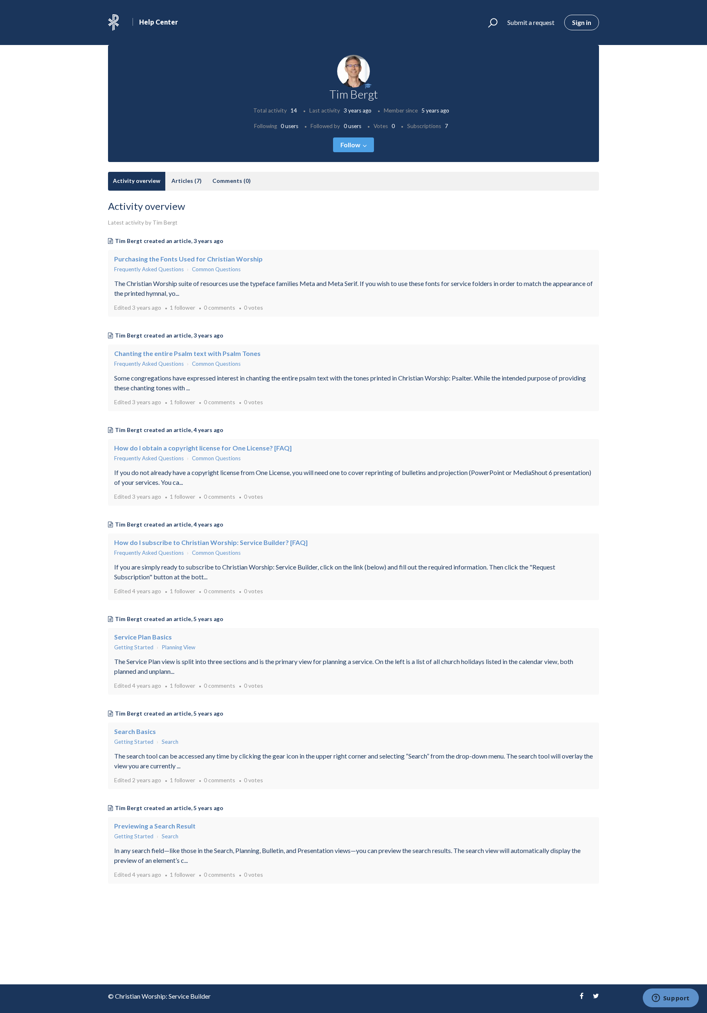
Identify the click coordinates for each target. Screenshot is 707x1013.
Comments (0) (231, 181)
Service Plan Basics (143, 637)
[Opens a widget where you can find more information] (670, 998)
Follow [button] (350, 145)
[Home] (113, 22)
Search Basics (135, 731)
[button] (489, 22)
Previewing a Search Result (155, 826)
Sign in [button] (581, 22)
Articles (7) (186, 181)
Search (170, 741)
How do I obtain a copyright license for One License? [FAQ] (203, 448)
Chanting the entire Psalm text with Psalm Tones (187, 353)
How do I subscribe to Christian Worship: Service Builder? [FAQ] (211, 542)
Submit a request (530, 22)
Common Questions (216, 269)
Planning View (178, 647)
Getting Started (133, 647)
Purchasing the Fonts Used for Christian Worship (188, 259)
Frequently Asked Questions (149, 269)
